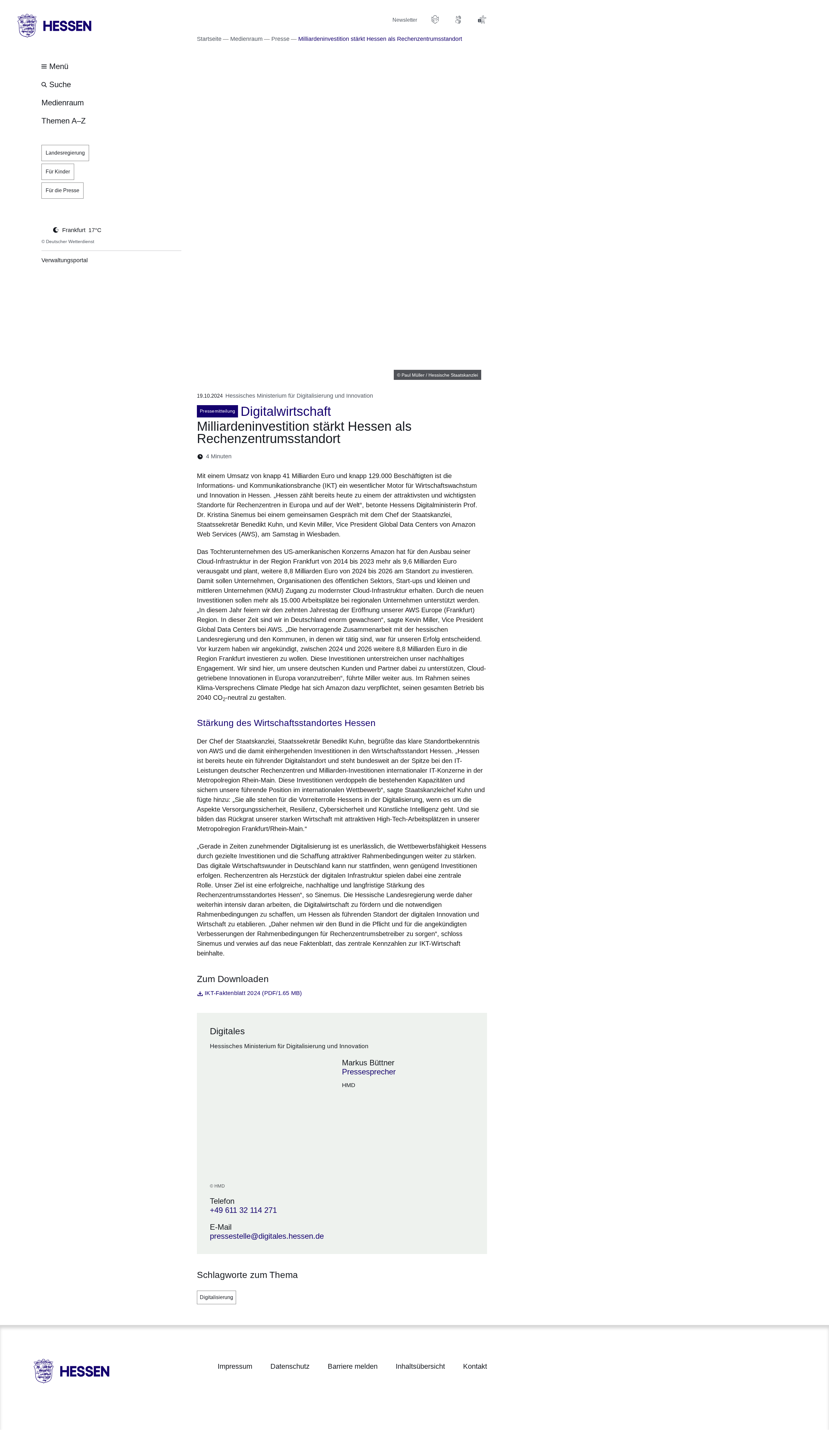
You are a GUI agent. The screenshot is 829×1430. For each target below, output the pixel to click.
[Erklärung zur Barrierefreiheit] (482, 19)
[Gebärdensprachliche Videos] (458, 19)
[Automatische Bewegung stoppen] (45, 229)
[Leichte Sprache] (435, 19)
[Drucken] (292, 456)
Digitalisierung (216, 1297)
